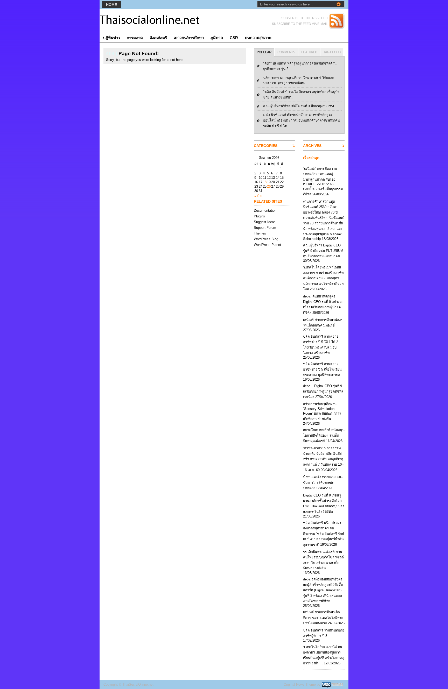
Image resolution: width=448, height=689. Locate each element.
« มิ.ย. (258, 196)
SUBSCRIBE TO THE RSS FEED (304, 18)
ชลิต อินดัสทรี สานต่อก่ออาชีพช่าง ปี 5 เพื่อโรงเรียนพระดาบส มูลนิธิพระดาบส (322, 369)
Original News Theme (300, 684)
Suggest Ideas (265, 222)
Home (111, 5)
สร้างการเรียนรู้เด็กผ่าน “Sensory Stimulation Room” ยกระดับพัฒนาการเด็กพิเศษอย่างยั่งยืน (322, 411)
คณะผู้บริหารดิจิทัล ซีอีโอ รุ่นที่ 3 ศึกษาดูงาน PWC (299, 106)
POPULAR (264, 52)
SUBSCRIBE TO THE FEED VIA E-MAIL (300, 24)
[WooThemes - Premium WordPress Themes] (332, 684)
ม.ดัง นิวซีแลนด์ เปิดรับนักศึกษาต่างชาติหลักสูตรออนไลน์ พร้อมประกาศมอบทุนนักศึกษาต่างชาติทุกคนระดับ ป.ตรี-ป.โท (301, 120)
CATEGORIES (265, 146)
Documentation (265, 210)
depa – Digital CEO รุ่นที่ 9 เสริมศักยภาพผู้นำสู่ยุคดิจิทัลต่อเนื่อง (323, 391)
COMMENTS (286, 52)
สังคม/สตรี (158, 37)
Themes (260, 233)
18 (265, 182)
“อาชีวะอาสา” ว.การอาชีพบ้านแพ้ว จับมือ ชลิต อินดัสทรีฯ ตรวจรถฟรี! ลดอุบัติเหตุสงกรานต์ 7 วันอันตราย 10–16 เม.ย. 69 (323, 459)
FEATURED (309, 52)
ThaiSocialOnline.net (137, 684)
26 (269, 186)
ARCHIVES (312, 146)
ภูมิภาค (217, 37)
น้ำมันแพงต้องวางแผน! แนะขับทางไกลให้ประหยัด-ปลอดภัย (323, 482)
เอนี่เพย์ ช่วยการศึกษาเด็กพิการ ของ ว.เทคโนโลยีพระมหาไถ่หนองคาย (323, 617)
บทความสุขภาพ (258, 37)
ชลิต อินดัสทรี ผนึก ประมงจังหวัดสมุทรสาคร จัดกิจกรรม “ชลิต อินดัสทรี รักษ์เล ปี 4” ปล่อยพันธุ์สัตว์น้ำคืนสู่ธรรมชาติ (323, 533)
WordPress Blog (266, 239)
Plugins (259, 216)
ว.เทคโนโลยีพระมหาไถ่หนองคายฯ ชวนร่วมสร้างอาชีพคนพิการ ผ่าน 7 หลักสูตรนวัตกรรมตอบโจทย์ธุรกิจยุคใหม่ (323, 278)
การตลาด (135, 37)
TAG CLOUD (331, 52)
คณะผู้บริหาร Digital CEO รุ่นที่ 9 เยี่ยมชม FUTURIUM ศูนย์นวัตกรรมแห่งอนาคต (323, 250)
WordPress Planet (267, 245)
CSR (234, 37)
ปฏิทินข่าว (111, 37)
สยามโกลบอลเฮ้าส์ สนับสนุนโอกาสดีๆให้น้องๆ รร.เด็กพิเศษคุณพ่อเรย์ (324, 435)
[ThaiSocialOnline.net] (150, 21)
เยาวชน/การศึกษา (189, 37)
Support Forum (265, 228)
